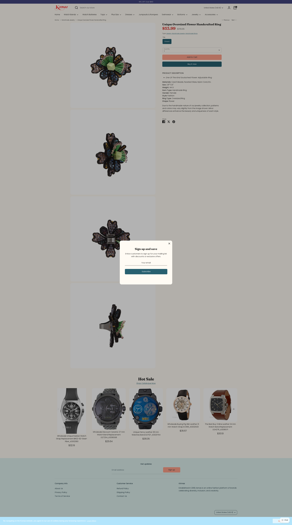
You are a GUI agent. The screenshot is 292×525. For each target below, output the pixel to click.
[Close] (169, 243)
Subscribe (146, 271)
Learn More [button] (91, 521)
